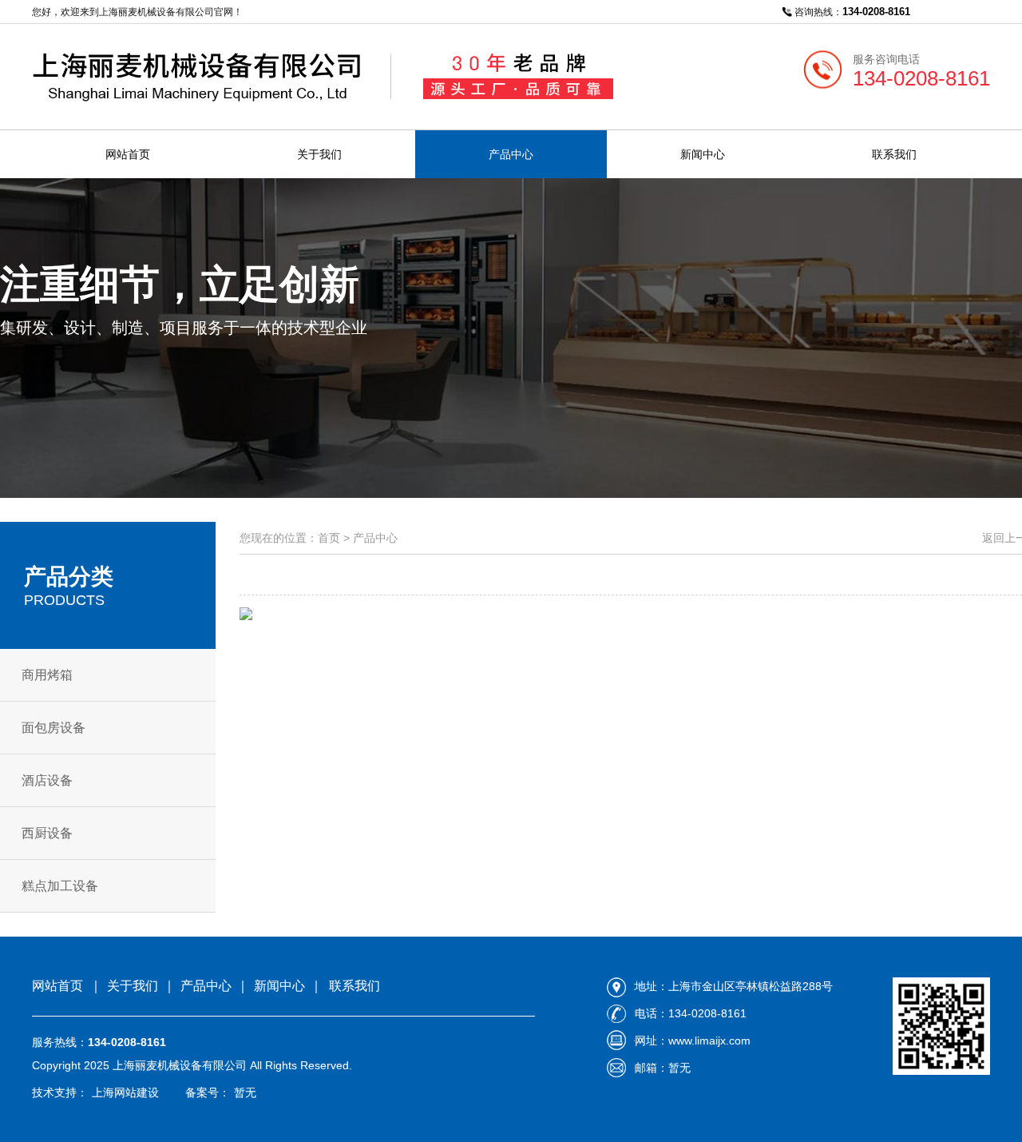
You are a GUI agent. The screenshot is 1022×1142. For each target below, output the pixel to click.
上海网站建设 (125, 1092)
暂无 (245, 1092)
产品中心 (511, 154)
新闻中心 (702, 154)
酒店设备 (47, 780)
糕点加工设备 (60, 886)
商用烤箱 (47, 675)
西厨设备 (47, 833)
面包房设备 (53, 727)
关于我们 (319, 154)
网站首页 (127, 154)
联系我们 (894, 154)
